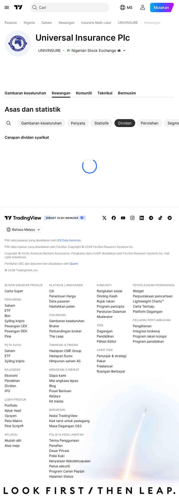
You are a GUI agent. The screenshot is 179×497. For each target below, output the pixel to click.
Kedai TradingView (63, 416)
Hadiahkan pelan (62, 306)
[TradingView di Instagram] (132, 218)
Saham (10, 305)
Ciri (51, 291)
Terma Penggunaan (64, 440)
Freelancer (105, 366)
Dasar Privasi (59, 451)
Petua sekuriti (59, 466)
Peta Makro (13, 421)
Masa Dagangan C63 (65, 426)
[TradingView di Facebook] (113, 218)
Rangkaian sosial (109, 291)
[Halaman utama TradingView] (23, 218)
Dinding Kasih (107, 296)
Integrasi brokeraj (146, 331)
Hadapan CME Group (65, 351)
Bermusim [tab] (127, 93)
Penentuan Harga (62, 296)
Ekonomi (11, 375)
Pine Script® (14, 426)
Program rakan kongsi (149, 336)
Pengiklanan (142, 326)
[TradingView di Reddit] (169, 218)
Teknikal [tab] (104, 93)
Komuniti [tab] (84, 93)
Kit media (56, 401)
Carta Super (14, 291)
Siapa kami (57, 375)
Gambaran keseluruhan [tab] (25, 93)
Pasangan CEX (16, 326)
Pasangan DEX (16, 331)
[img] (119, 50)
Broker (54, 326)
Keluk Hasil (13, 410)
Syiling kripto (14, 321)
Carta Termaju (143, 306)
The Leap (56, 336)
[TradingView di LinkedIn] (141, 218)
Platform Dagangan (147, 311)
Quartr (74, 263)
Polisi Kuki (56, 456)
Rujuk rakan (106, 301)
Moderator (105, 317)
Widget (138, 291)
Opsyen (11, 416)
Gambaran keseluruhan (66, 321)
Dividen (10, 386)
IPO (7, 391)
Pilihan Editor (106, 341)
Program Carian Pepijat (66, 471)
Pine (8, 336)
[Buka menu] (6, 7)
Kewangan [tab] (61, 93)
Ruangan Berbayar (111, 371)
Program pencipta (110, 306)
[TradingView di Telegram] (151, 218)
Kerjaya (54, 396)
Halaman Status (61, 476)
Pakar (101, 361)
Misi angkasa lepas (63, 381)
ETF (7, 310)
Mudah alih (13, 440)
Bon (7, 316)
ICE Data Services (69, 240)
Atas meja (12, 445)
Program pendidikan (148, 341)
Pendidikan (105, 336)
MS (129, 7)
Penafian (55, 445)
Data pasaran (59, 301)
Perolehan (12, 381)
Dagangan (105, 331)
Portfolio (11, 405)
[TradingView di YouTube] (123, 218)
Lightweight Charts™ (148, 301)
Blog (52, 386)
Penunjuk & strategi (111, 356)
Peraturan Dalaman (111, 311)
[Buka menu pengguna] (142, 7)
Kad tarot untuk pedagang (69, 421)
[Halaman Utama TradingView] (18, 7)
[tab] (41, 123)
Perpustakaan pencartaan (152, 296)
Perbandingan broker (65, 331)
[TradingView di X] (104, 218)
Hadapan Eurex (61, 356)
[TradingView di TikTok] (160, 218)
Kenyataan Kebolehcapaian (69, 461)
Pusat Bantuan (60, 391)
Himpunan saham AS (65, 361)
